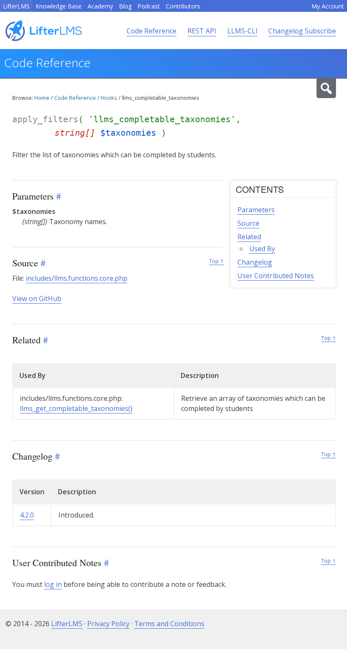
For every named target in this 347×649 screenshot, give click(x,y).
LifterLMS (16, 6)
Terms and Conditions (169, 623)
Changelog (254, 262)
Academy (100, 6)
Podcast (149, 6)
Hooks (109, 97)
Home (42, 97)
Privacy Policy (108, 623)
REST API (201, 31)
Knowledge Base (59, 6)
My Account (327, 6)
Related (249, 236)
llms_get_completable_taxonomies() (76, 408)
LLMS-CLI (242, 31)
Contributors (183, 6)
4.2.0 (27, 515)
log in (53, 584)
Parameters (256, 209)
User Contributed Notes (275, 275)
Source (248, 223)
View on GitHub (36, 298)
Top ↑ (216, 261)
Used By (262, 248)
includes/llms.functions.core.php (76, 278)
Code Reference (151, 31)
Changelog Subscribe (302, 31)
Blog (125, 6)
